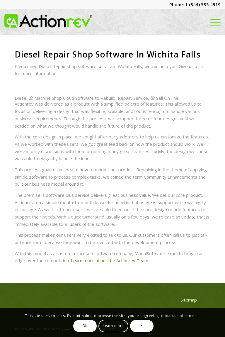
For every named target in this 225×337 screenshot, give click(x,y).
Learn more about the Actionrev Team (109, 260)
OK (85, 325)
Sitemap (188, 300)
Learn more (113, 325)
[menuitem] (214, 22)
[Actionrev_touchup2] (48, 22)
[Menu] (214, 22)
